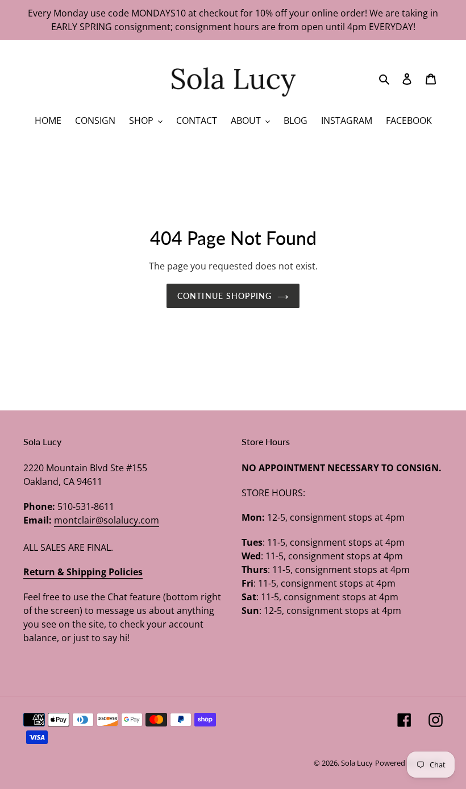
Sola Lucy (357, 763)
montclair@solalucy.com (106, 520)
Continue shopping (224, 296)
